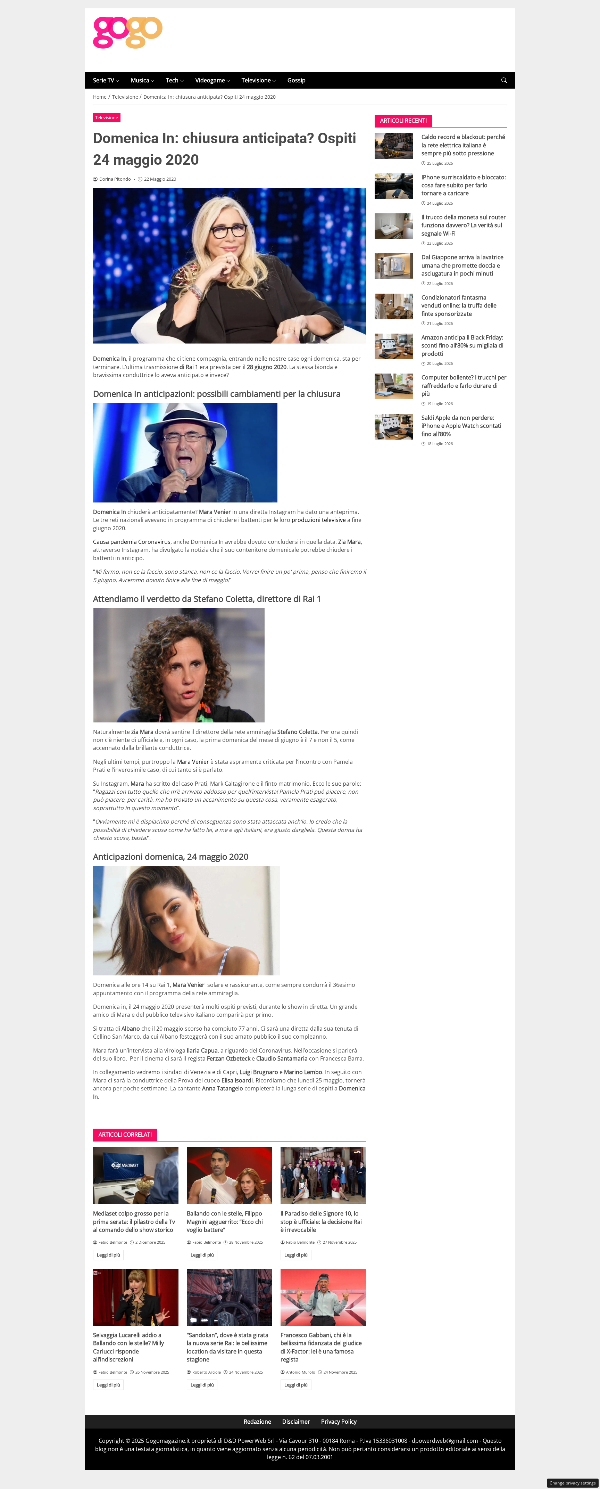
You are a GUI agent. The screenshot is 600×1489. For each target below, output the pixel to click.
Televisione (256, 80)
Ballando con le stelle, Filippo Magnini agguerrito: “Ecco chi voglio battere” (225, 1222)
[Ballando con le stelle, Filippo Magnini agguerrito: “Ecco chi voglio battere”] (229, 1175)
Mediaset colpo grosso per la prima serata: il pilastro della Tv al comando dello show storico (134, 1222)
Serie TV (103, 80)
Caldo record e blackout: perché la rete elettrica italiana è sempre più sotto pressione (463, 145)
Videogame (210, 80)
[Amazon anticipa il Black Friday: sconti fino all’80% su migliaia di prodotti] (394, 346)
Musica (140, 80)
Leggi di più (108, 1255)
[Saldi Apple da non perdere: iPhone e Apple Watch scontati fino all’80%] (394, 427)
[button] (504, 80)
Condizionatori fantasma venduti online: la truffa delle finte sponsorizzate (459, 306)
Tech (172, 80)
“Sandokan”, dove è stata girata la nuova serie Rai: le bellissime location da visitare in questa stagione (227, 1347)
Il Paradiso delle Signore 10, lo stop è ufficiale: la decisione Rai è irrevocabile (321, 1222)
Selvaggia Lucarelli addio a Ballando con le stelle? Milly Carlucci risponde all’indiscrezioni (128, 1347)
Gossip (297, 80)
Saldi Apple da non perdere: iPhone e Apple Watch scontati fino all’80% (461, 426)
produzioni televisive (319, 520)
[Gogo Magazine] (127, 39)
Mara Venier (193, 762)
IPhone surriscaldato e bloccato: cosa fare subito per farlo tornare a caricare (464, 185)
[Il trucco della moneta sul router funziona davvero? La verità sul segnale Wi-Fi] (394, 226)
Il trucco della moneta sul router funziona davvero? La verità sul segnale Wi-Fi (464, 225)
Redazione (257, 1421)
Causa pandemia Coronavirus (131, 542)
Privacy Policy (339, 1421)
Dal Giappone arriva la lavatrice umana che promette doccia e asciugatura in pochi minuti (462, 265)
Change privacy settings (573, 1483)
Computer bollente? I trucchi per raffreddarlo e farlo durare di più (464, 386)
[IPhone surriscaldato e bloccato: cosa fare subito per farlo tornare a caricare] (394, 186)
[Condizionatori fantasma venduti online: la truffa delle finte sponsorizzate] (394, 306)
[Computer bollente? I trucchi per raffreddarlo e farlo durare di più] (394, 386)
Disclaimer (296, 1421)
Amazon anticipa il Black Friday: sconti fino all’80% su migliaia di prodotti (462, 346)
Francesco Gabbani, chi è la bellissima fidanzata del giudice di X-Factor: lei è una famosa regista (321, 1347)
